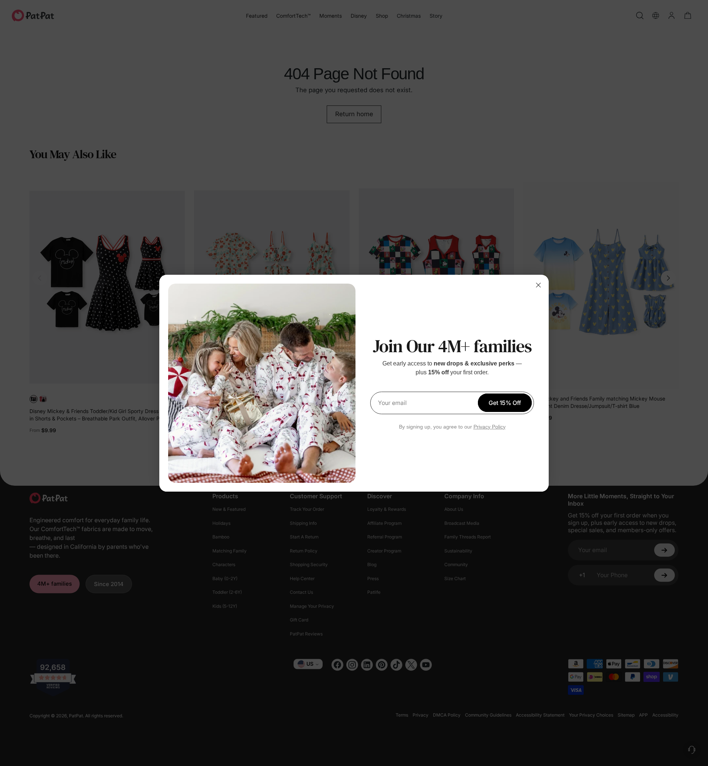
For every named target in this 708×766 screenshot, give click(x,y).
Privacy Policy (489, 427)
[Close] (538, 285)
